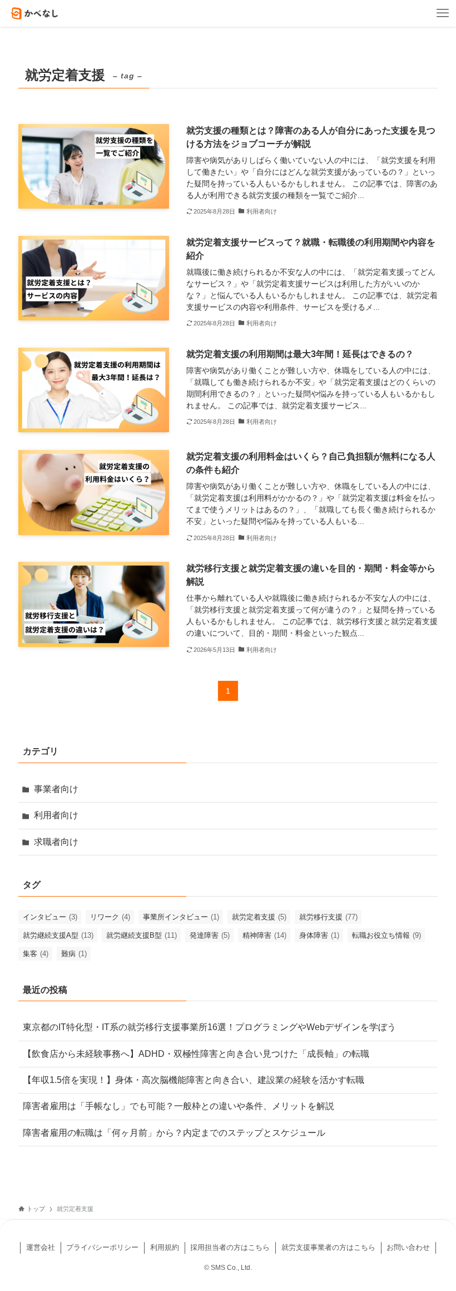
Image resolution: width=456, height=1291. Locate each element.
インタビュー (50, 917)
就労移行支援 (328, 917)
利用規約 (164, 1247)
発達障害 (210, 935)
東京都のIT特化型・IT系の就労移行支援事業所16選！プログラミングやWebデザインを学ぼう (209, 1027)
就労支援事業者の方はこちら (328, 1247)
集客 (35, 953)
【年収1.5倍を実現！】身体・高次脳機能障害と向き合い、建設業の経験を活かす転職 (193, 1080)
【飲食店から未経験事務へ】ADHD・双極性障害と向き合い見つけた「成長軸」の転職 (196, 1053)
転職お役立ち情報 (386, 935)
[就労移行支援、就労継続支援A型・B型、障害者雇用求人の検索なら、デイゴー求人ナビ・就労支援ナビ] (35, 13)
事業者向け (56, 789)
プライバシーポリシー (102, 1247)
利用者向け (56, 815)
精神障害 (264, 935)
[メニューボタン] (442, 13)
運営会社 (40, 1247)
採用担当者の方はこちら (230, 1247)
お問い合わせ (408, 1247)
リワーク (110, 917)
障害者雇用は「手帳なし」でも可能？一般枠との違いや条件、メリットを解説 (178, 1106)
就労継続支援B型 (141, 935)
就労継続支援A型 (58, 935)
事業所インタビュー (181, 917)
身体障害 (319, 935)
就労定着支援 (259, 917)
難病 (74, 953)
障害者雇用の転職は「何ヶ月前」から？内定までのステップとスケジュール (174, 1132)
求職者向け (56, 842)
